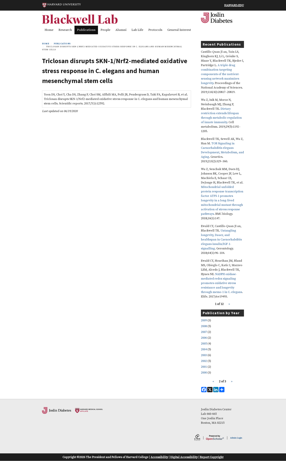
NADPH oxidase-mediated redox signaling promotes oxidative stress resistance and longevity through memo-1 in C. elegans (221, 283)
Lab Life (137, 30)
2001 (204, 367)
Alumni (120, 30)
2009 (204, 320)
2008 (204, 326)
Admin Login (236, 438)
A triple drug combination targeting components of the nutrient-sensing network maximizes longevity (220, 74)
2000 (204, 373)
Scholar (214, 437)
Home (49, 30)
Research (65, 30)
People (105, 30)
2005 (204, 344)
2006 (204, 338)
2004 (204, 349)
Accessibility (159, 457)
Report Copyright (211, 457)
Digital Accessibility (184, 457)
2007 (204, 332)
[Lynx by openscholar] (200, 438)
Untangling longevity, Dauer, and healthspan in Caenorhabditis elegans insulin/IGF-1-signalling (221, 239)
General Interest (179, 30)
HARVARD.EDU (234, 5)
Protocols (155, 30)
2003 (204, 355)
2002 (204, 361)
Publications (86, 30)
